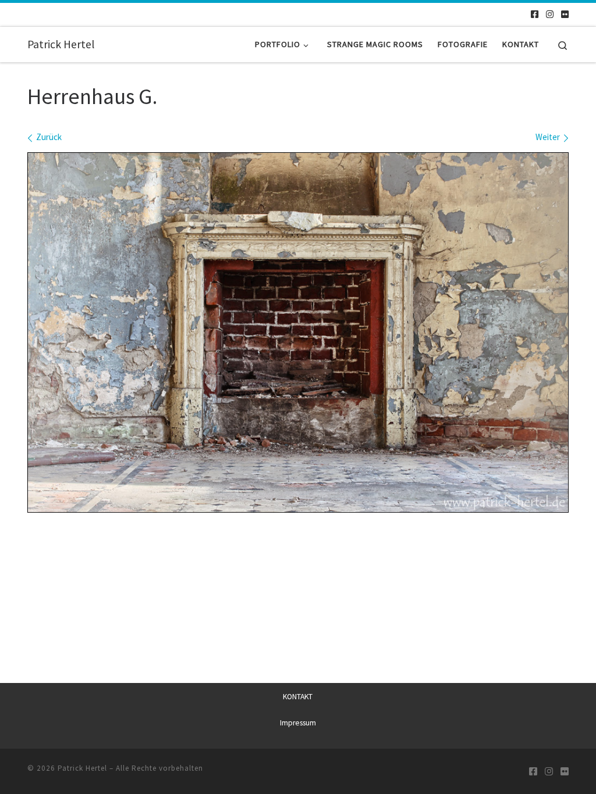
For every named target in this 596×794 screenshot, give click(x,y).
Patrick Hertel (82, 768)
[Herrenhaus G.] (298, 332)
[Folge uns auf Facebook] (534, 14)
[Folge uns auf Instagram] (550, 14)
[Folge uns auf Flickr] (565, 14)
